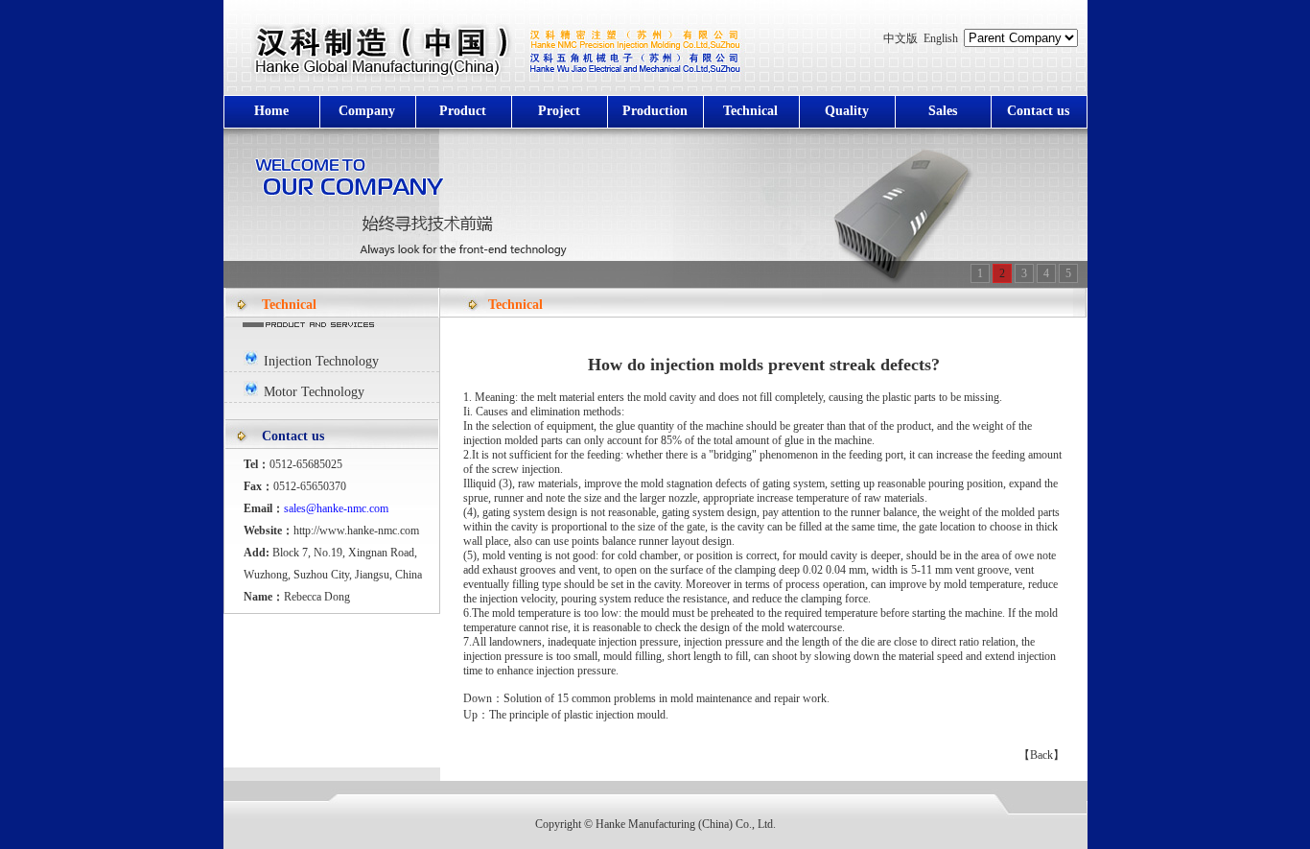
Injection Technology (321, 361)
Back (1041, 755)
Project (559, 111)
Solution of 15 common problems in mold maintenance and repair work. (666, 698)
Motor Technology (314, 392)
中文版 (900, 38)
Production (655, 111)
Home (271, 111)
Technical (750, 111)
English (941, 38)
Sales (942, 111)
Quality (847, 111)
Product (462, 111)
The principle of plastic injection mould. (578, 714)
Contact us (1038, 111)
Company (367, 111)
